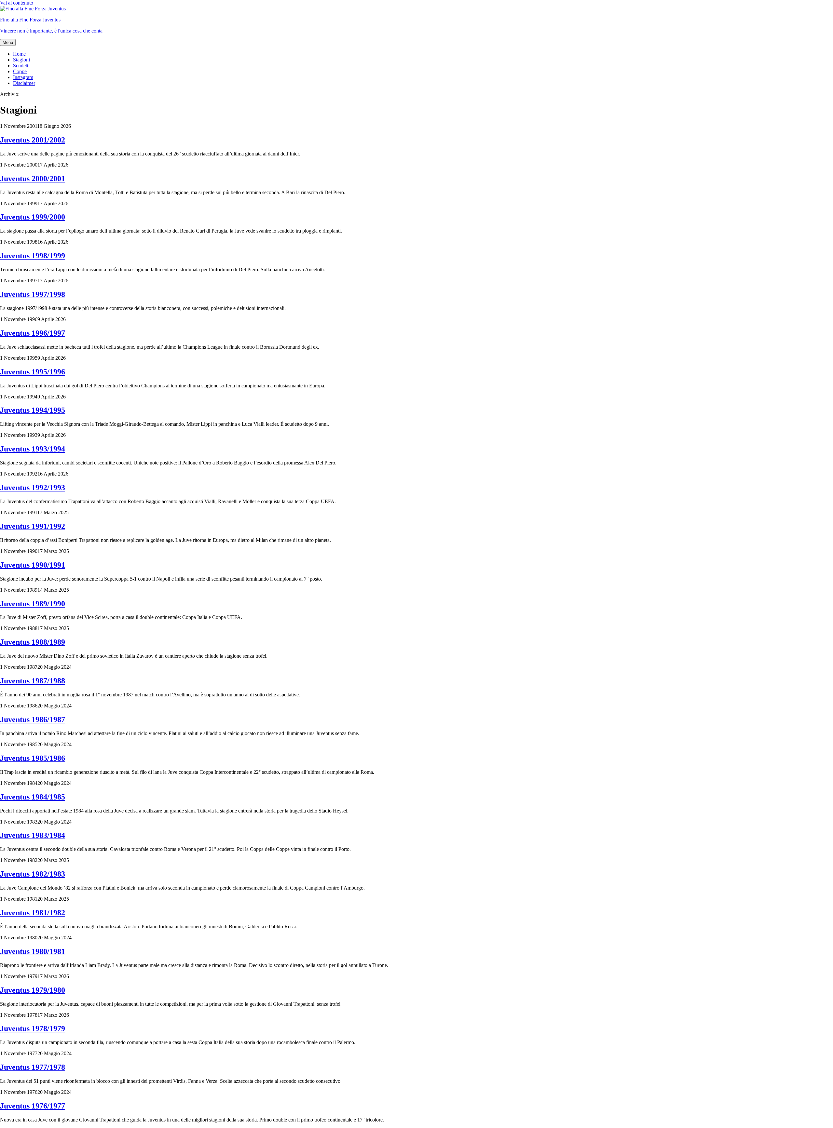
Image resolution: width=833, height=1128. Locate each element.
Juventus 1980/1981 (32, 951)
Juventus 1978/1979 (32, 1028)
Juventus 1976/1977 (32, 1106)
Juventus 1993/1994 (32, 449)
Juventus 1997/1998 (32, 294)
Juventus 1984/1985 (32, 797)
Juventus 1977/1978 (32, 1067)
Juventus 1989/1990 (32, 603)
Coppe (20, 71)
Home (19, 54)
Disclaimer (24, 83)
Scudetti (21, 65)
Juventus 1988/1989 (32, 642)
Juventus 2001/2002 (32, 140)
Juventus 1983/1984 (32, 835)
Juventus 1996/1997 (32, 333)
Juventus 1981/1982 (32, 912)
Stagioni (21, 59)
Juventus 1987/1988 (32, 681)
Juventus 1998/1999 (32, 255)
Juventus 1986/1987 (32, 719)
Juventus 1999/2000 (32, 217)
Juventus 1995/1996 (32, 372)
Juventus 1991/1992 (32, 526)
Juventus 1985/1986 (32, 758)
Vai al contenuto (16, 3)
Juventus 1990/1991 (32, 565)
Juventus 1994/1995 (32, 410)
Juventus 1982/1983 (32, 874)
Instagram (23, 77)
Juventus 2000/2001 (32, 178)
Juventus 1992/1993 (32, 487)
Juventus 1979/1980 (32, 990)
